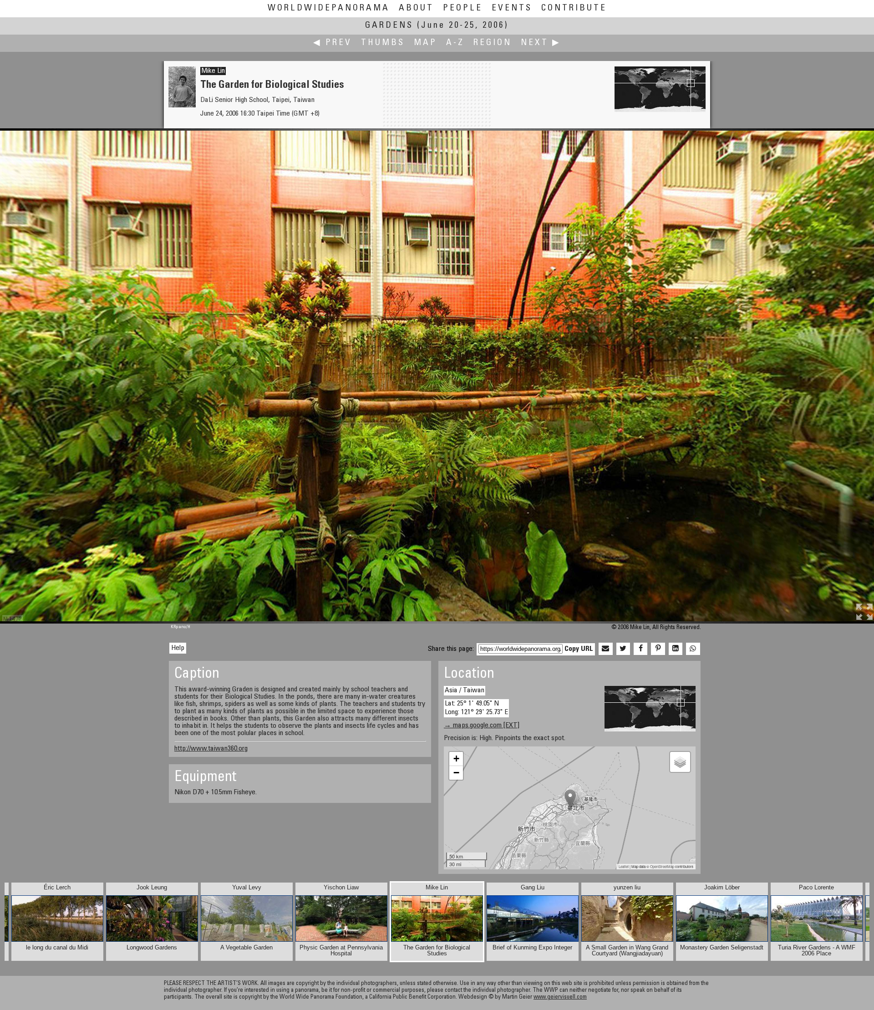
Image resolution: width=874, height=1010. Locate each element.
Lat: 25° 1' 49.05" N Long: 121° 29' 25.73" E (476, 708)
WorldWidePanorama (329, 8)
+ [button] (456, 758)
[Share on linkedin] (676, 649)
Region (492, 43)
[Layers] (680, 762)
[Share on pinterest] (658, 649)
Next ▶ (541, 43)
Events (512, 8)
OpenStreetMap (662, 866)
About (416, 8)
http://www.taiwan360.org (211, 748)
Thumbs (383, 43)
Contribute (574, 8)
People (463, 8)
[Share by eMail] (605, 649)
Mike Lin (213, 71)
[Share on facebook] (640, 649)
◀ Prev (332, 43)
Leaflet (624, 866)
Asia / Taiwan (464, 690)
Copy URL (578, 649)
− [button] (456, 772)
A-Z (455, 43)
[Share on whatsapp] (693, 649)
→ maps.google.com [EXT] (481, 725)
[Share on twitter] (623, 649)
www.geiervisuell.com (560, 997)
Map (425, 43)
